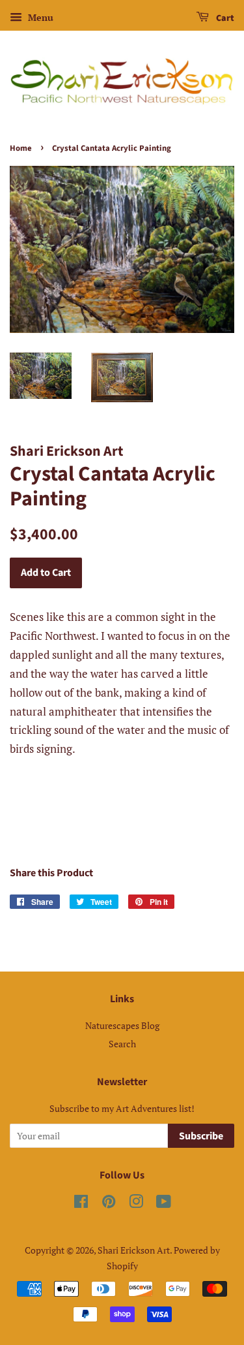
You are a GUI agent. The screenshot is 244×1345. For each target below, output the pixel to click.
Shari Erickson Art (134, 1250)
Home (21, 148)
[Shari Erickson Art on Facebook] (81, 1203)
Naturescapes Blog (122, 1025)
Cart (224, 18)
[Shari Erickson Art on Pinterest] (109, 1203)
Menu (39, 17)
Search (122, 1043)
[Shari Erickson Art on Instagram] (136, 1203)
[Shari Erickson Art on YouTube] (163, 1203)
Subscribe (201, 1136)
